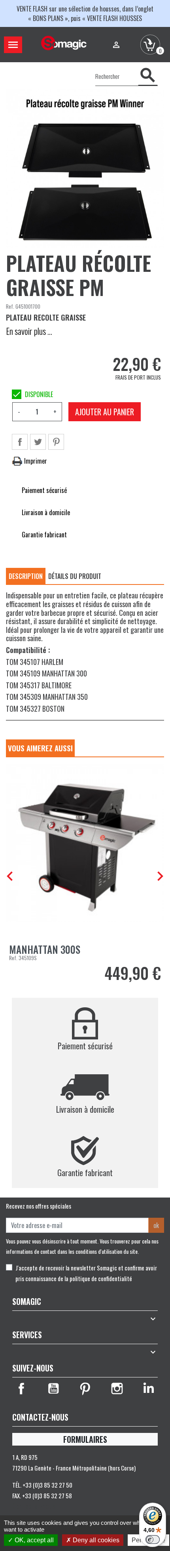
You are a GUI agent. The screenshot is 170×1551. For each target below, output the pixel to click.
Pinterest (56, 442)
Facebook (21, 1388)
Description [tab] (26, 576)
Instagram (117, 1388)
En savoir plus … (29, 331)
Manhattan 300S (44, 949)
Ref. (10, 306)
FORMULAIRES (85, 1439)
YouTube (53, 1388)
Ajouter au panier (104, 412)
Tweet (38, 442)
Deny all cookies (95, 1540)
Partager (20, 442)
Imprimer (35, 461)
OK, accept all (33, 1540)
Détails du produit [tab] (74, 576)
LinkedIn (149, 1388)
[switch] (152, 1539)
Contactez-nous (33, 1506)
